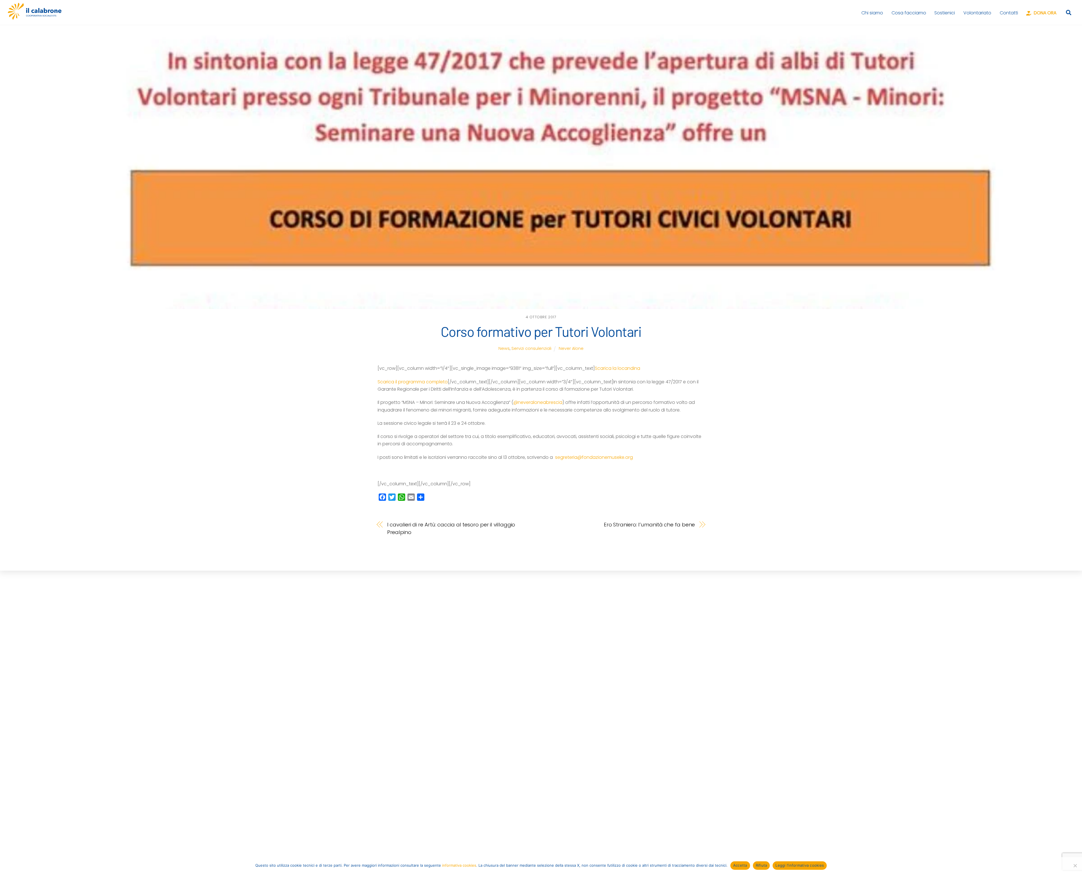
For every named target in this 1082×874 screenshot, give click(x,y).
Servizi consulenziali (531, 348)
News (504, 348)
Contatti (1009, 13)
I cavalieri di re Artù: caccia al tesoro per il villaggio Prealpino (451, 528)
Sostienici (944, 13)
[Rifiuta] (1075, 865)
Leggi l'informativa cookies (799, 865)
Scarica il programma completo (413, 382)
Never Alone (571, 348)
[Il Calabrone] (34, 17)
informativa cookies (459, 865)
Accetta (740, 865)
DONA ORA (1044, 13)
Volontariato (977, 13)
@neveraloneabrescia (537, 402)
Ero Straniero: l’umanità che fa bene (649, 524)
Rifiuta (761, 865)
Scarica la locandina (617, 368)
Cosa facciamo (909, 13)
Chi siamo (872, 13)
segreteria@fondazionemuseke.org (594, 457)
